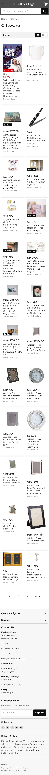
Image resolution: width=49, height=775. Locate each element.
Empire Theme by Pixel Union (13, 770)
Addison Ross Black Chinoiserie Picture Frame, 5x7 (12, 396)
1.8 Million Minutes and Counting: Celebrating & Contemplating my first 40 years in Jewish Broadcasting (12, 88)
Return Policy (11, 753)
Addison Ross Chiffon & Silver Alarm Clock (34, 396)
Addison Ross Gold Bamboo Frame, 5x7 (10, 526)
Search (4, 765)
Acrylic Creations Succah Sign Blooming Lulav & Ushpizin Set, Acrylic (36, 266)
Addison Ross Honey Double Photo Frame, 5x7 (12, 577)
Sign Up (39, 712)
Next (35, 596)
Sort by (6, 35)
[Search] (44, 11)
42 (28, 596)
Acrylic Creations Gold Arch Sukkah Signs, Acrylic (36, 182)
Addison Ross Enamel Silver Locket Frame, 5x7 (12, 480)
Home (4, 19)
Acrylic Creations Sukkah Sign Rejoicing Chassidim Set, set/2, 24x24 (11, 308)
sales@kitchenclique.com (13, 658)
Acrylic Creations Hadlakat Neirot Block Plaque (35, 228)
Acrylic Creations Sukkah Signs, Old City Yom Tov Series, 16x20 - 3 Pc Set (12, 349)
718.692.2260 (7, 643)
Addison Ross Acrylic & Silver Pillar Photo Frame (36, 347)
